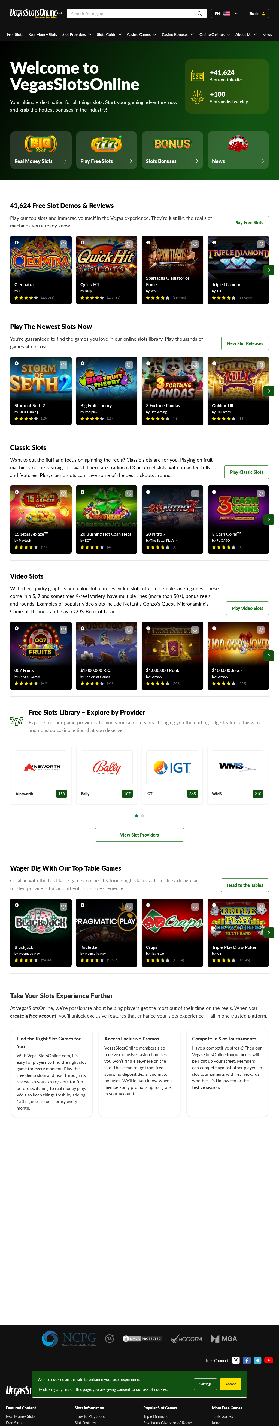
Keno (216, 1422)
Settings (205, 1384)
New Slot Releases (245, 343)
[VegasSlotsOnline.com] (36, 13)
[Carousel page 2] (142, 815)
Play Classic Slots (246, 472)
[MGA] (224, 1339)
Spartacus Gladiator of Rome (167, 1422)
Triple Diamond (156, 1416)
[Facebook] (246, 1360)
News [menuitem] (267, 34)
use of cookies (155, 1389)
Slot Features (85, 1422)
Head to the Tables (245, 885)
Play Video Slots (247, 608)
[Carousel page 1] (136, 815)
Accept (230, 1384)
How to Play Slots (90, 1416)
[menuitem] (77, 34)
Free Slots (14, 1422)
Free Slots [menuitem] (15, 34)
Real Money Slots (20, 1416)
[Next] (268, 270)
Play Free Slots (248, 222)
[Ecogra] (186, 1338)
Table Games (222, 1416)
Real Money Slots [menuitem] (42, 34)
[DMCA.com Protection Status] (142, 1338)
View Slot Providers (139, 835)
